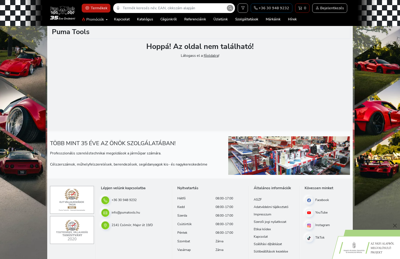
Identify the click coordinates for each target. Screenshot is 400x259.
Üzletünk (220, 19)
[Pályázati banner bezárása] (395, 225)
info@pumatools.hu (125, 212)
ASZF (258, 199)
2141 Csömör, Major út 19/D (132, 225)
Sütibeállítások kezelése (271, 251)
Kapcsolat (122, 19)
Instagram (322, 225)
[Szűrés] (243, 8)
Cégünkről (168, 19)
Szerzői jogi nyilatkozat (270, 222)
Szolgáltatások (246, 19)
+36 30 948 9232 (124, 200)
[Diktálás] (118, 8)
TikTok (319, 237)
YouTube (321, 212)
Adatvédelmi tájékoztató (271, 207)
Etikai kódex (262, 229)
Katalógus (145, 19)
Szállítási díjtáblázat (268, 244)
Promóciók (95, 19)
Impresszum (262, 214)
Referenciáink (195, 19)
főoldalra (211, 55)
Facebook (321, 200)
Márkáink (273, 19)
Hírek (292, 19)
